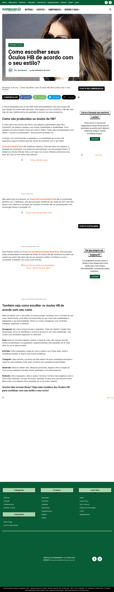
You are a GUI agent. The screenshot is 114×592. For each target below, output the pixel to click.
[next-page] (96, 145)
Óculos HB (64, 387)
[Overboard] (11, 70)
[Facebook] (106, 2)
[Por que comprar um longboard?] (95, 241)
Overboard (22, 70)
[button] (110, 9)
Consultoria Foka (83, 590)
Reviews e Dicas (16, 45)
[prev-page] (92, 145)
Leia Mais (95, 139)
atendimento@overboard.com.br (63, 560)
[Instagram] (110, 2)
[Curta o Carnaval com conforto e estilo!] (95, 103)
